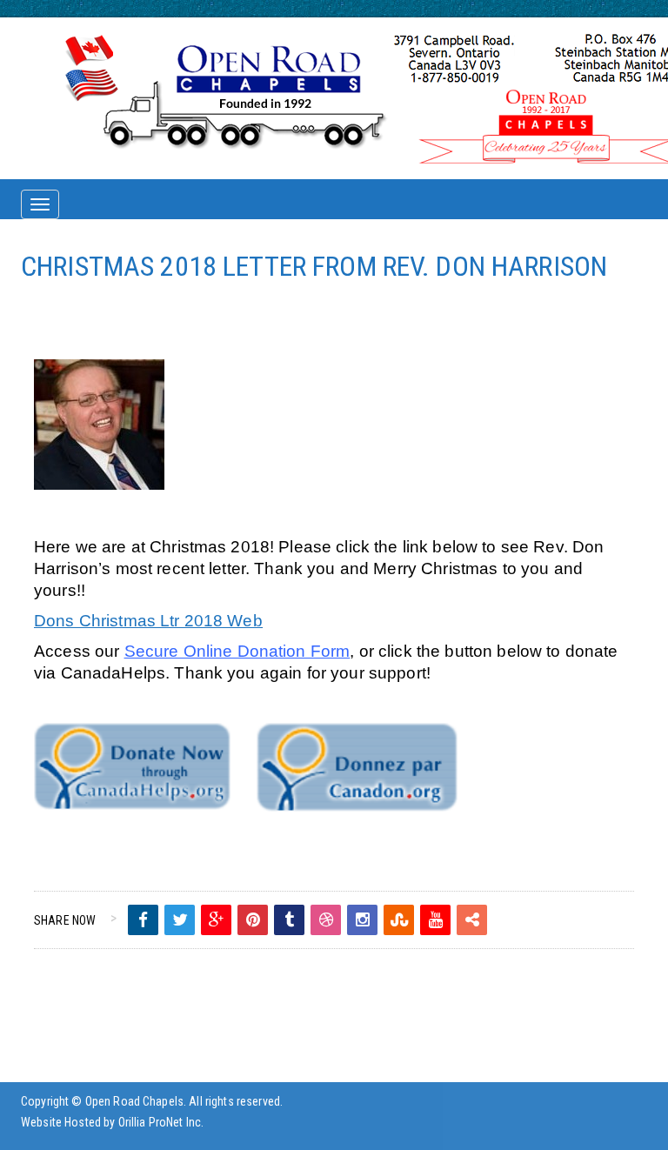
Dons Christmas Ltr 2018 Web (148, 621)
